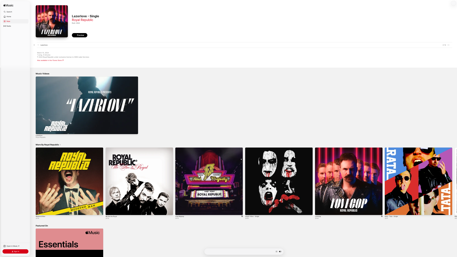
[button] (15, 12)
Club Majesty (180, 148)
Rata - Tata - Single (392, 148)
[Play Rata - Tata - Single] (388, 212)
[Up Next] (276, 251)
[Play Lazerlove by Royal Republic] (38, 45)
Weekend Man (41, 148)
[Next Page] (454, 181)
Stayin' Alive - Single (252, 148)
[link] (48, 144)
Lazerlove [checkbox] (44, 45)
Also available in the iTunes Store (49, 60)
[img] (8, 5)
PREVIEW (443, 45)
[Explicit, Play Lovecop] (318, 212)
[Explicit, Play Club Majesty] (178, 212)
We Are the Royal (112, 148)
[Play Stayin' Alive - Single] (248, 212)
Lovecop (318, 148)
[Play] (38, 131)
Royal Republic (82, 20)
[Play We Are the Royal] (108, 212)
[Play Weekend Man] (38, 212)
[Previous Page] (33, 181)
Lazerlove (39, 135)
